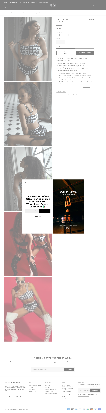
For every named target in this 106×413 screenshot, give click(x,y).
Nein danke (38, 216)
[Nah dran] (25, 182)
